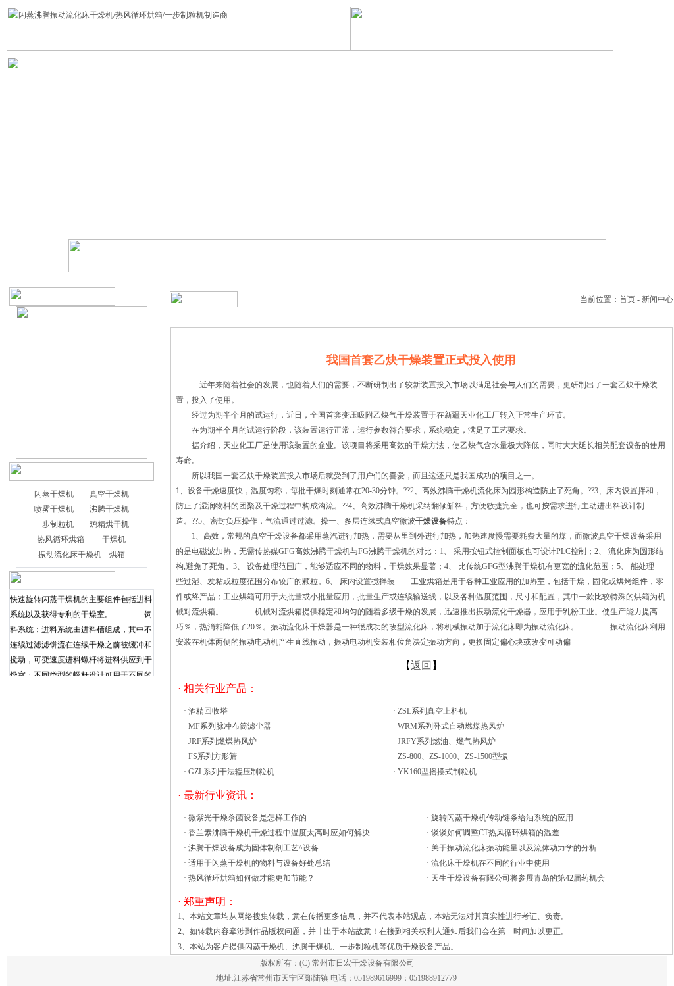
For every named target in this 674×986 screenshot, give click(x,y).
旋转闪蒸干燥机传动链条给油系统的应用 (502, 817)
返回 (421, 665)
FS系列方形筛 (212, 756)
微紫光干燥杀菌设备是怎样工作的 (247, 817)
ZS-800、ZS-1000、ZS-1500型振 (453, 756)
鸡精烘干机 (109, 524)
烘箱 (117, 554)
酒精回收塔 (208, 711)
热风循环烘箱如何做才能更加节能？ (251, 878)
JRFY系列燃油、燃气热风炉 (447, 741)
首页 (627, 299)
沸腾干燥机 (109, 509)
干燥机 (114, 539)
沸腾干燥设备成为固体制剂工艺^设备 (253, 847)
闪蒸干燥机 (54, 494)
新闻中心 (657, 299)
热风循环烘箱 (60, 539)
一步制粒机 (54, 524)
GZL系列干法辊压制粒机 (231, 771)
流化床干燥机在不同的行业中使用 (490, 863)
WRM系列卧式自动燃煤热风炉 (451, 726)
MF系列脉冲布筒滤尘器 (229, 726)
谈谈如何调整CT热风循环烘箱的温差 (495, 832)
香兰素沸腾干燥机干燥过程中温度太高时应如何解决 (279, 832)
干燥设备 (282, 536)
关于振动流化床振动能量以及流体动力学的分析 (514, 847)
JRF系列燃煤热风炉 (222, 741)
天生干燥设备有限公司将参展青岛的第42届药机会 (518, 878)
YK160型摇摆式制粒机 (437, 771)
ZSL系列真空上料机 (432, 711)
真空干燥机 (109, 494)
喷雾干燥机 (54, 509)
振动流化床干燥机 (69, 554)
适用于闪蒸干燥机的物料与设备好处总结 (259, 863)
